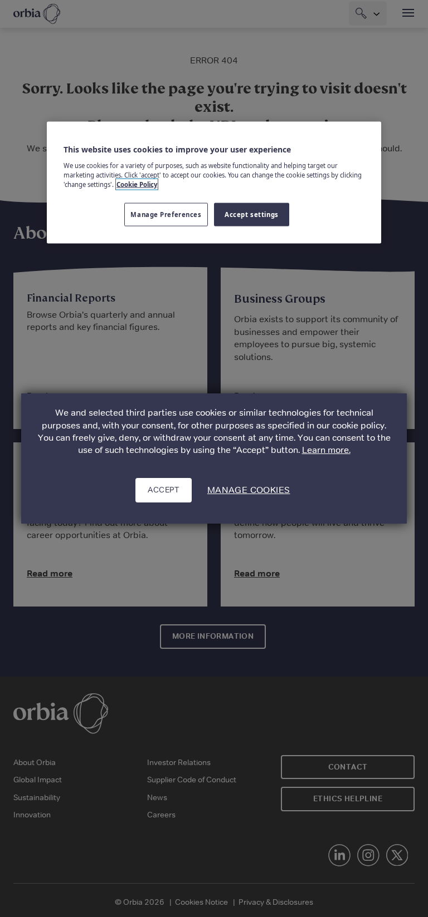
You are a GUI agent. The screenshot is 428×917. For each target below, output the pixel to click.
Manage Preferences (165, 214)
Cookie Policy (136, 184)
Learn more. (326, 450)
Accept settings (252, 214)
